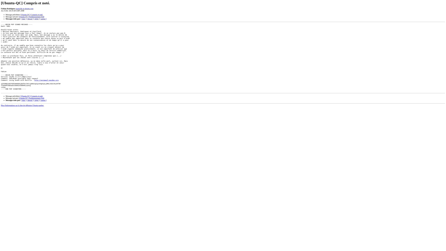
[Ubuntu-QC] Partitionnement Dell (31, 17)
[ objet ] (36, 19)
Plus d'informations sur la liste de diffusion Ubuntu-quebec (22, 105)
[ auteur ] (43, 19)
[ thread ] (30, 19)
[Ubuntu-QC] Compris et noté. (31, 15)
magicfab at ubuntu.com (24, 9)
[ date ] (23, 19)
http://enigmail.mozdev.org (46, 80)
